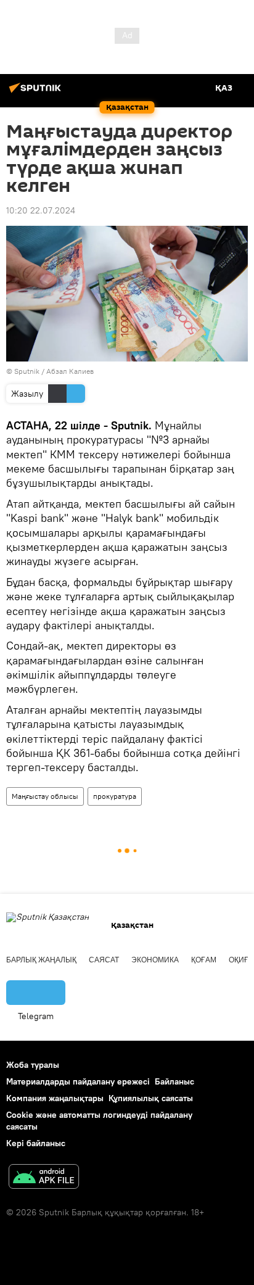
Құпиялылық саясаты (151, 1098)
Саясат (104, 960)
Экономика (155, 960)
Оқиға (241, 960)
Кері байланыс (35, 1143)
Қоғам (203, 960)
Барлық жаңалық (41, 960)
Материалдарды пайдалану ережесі (78, 1081)
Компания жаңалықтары (55, 1098)
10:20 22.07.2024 (40, 210)
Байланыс (174, 1081)
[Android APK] (44, 1178)
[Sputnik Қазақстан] (37, 92)
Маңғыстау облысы (45, 796)
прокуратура (114, 796)
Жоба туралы (32, 1064)
